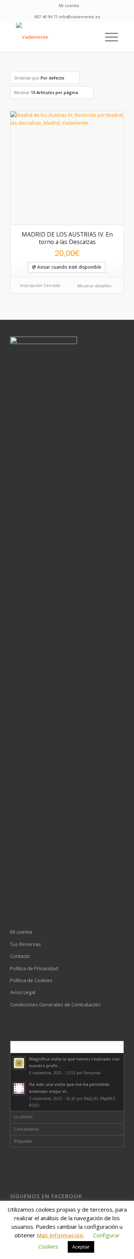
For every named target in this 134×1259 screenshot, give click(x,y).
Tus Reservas (25, 944)
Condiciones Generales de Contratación (55, 1004)
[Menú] (108, 37)
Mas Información (60, 1235)
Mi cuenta (69, 5)
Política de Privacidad (34, 968)
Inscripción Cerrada (40, 285)
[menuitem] (69, 5)
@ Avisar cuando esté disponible (66, 267)
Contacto (20, 956)
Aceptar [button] (81, 1246)
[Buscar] (90, 37)
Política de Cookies (31, 980)
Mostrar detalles (93, 285)
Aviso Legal (22, 992)
